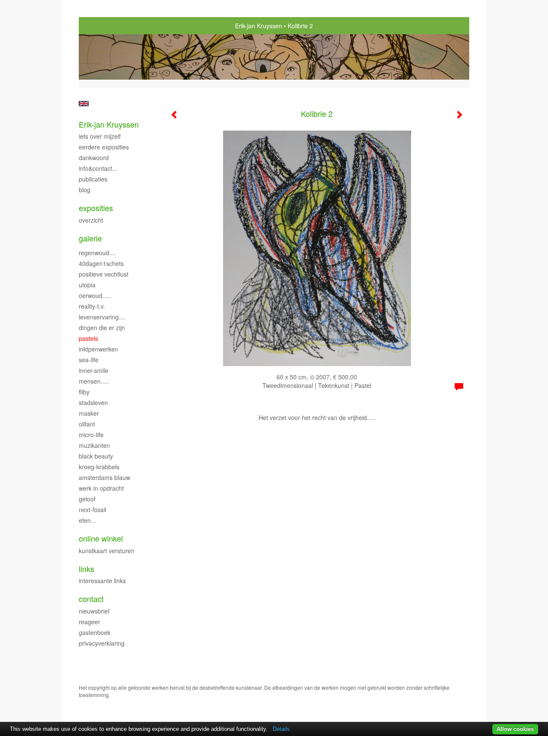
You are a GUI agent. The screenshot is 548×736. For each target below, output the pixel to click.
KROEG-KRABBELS (99, 466)
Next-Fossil (92, 509)
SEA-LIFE (88, 359)
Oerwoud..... (95, 295)
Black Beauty (96, 456)
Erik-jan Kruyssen (258, 25)
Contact (91, 598)
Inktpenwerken (98, 349)
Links (86, 568)
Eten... (87, 520)
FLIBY (84, 391)
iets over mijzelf (100, 136)
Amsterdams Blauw (104, 477)
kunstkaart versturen (106, 550)
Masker (89, 413)
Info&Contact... (98, 168)
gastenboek (94, 632)
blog (84, 189)
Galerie (90, 238)
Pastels (88, 338)
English (84, 103)
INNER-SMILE (93, 370)
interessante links (102, 580)
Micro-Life (91, 434)
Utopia (87, 284)
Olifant (87, 424)
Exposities (96, 208)
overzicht (91, 220)
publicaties (93, 179)
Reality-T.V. (92, 306)
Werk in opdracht (101, 488)
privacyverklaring (102, 643)
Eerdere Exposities (104, 147)
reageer (89, 621)
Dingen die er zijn (102, 327)
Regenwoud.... (97, 252)
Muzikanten (94, 445)
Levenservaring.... (102, 317)
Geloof (87, 499)
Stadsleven (93, 402)
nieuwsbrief (94, 611)
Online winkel (101, 538)
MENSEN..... (94, 381)
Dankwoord (94, 157)
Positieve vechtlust (103, 274)
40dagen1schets (101, 263)
